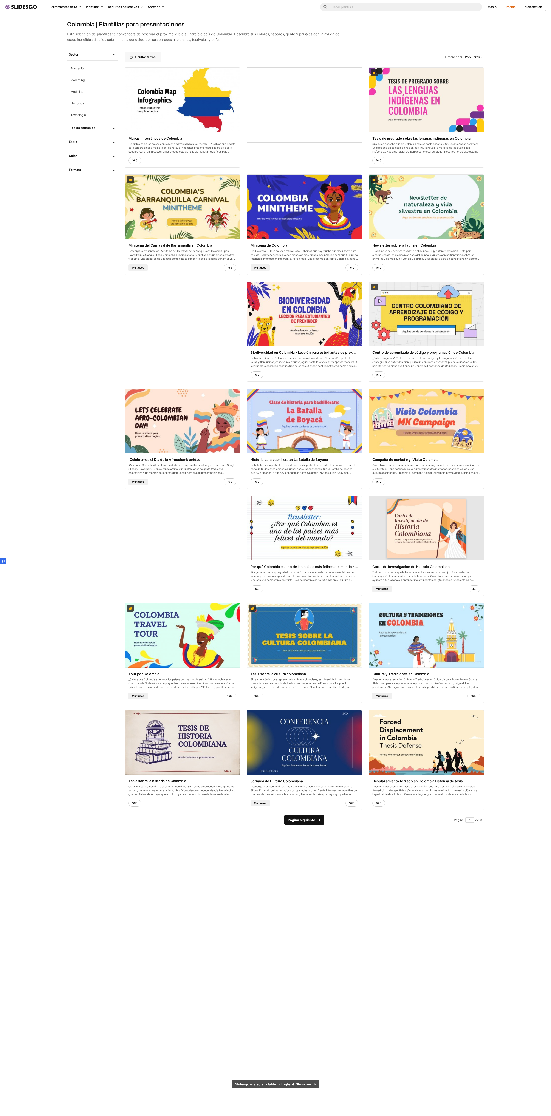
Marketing (78, 80)
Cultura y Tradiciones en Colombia (400, 674)
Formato (75, 169)
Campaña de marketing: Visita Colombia (405, 460)
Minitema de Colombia (269, 245)
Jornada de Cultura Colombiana (277, 781)
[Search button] (325, 7)
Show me (303, 1084)
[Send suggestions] (3, 561)
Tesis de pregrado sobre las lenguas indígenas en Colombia (421, 138)
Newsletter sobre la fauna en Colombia (404, 245)
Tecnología (78, 115)
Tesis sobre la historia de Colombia (157, 781)
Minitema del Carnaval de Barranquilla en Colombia (170, 245)
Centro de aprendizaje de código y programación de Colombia (423, 352)
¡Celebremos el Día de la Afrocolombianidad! (164, 460)
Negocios (77, 103)
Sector (74, 54)
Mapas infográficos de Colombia (155, 138)
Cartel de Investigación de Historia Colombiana (411, 567)
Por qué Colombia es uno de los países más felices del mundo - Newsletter (304, 567)
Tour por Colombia (143, 674)
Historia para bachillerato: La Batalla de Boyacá (289, 460)
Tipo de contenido (82, 128)
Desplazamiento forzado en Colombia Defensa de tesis (417, 781)
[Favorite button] (226, 72)
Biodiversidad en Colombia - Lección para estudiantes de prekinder (304, 352)
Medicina (77, 91)
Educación (78, 68)
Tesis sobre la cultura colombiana (278, 674)
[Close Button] (315, 1084)
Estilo (73, 142)
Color (73, 155)
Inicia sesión (533, 7)
